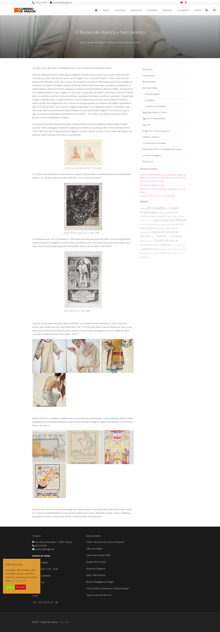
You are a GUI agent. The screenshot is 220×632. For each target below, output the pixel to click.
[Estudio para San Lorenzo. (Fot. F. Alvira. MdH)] (49, 356)
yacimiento (144, 257)
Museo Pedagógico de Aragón (100, 581)
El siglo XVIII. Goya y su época (155, 130)
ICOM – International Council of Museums (105, 542)
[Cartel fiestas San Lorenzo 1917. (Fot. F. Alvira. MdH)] (83, 447)
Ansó (167, 209)
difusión (181, 220)
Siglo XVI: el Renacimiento (153, 118)
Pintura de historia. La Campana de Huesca (162, 149)
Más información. (19, 580)
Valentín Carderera (150, 137)
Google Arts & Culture (96, 562)
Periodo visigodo (152, 94)
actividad (143, 208)
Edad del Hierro (177, 224)
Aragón (174, 208)
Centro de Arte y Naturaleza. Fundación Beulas (107, 588)
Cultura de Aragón (94, 548)
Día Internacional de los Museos (157, 224)
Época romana (149, 81)
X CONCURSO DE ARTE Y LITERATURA (157, 195)
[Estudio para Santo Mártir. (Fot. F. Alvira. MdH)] (83, 356)
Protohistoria (148, 75)
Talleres (169, 253)
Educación (147, 228)
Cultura (181, 216)
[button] (110, 10)
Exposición (145, 232)
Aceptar (10, 587)
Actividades (156, 207)
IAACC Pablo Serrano (96, 575)
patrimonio (150, 249)
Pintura (177, 249)
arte (171, 212)
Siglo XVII (146, 124)
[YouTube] (182, 3)
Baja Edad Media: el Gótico (154, 112)
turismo (182, 253)
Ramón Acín (147, 161)
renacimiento (155, 253)
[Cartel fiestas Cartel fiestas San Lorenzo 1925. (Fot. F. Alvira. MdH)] (49, 481)
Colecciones (172, 216)
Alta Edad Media (149, 88)
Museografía (155, 245)
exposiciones (171, 228)
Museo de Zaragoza (95, 568)
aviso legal (64, 622)
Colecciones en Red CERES (98, 555)
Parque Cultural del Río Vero (99, 595)
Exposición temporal (164, 232)
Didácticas (168, 220)
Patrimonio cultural (166, 249)
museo (159, 240)
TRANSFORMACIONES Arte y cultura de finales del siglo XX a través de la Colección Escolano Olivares (163, 176)
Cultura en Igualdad (146, 220)
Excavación (160, 228)
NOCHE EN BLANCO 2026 (152, 181)
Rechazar (20, 587)
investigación (176, 236)
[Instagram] (186, 3)
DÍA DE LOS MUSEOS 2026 (152, 185)
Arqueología (148, 212)
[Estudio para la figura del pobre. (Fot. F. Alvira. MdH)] (49, 390)
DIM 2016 (143, 224)
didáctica (157, 220)
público (184, 249)
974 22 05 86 (41, 545)
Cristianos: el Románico (155, 106)
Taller (163, 253)
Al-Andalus (149, 100)
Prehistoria (147, 69)
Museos (165, 245)
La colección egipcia (151, 155)
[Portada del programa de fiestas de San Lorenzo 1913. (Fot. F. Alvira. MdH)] (49, 447)
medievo (143, 241)
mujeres (150, 241)
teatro (176, 253)
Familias (145, 236)
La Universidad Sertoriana (154, 143)
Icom (168, 236)
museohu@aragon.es (44, 549)
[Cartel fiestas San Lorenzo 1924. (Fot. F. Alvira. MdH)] (117, 447)
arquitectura (162, 212)
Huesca (161, 236)
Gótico (153, 236)
